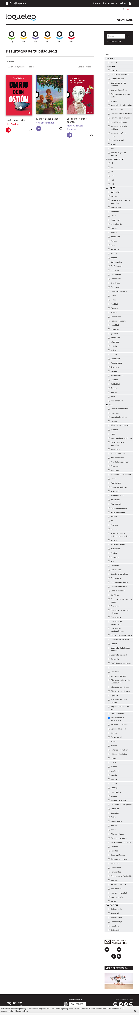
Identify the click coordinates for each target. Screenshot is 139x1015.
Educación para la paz (120, 687)
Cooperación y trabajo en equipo (121, 600)
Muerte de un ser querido (121, 805)
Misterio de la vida (118, 800)
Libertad (114, 355)
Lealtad (113, 350)
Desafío (114, 644)
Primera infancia (117, 834)
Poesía (113, 149)
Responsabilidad (117, 376)
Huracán (114, 430)
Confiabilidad (116, 266)
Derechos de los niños (120, 640)
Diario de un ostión (16, 120)
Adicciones (115, 500)
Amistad (114, 241)
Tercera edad (116, 868)
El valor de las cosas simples (119, 701)
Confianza (115, 270)
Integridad (115, 342)
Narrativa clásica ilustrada (121, 114)
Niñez (113, 479)
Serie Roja (115, 926)
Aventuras (115, 557)
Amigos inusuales (118, 512)
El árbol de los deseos (48, 119)
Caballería (115, 566)
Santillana (125, 20)
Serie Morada (116, 918)
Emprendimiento (117, 714)
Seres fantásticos (118, 855)
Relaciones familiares (120, 426)
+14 (71, 42)
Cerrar (135, 1011)
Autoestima (115, 549)
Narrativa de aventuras (120, 118)
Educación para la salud (120, 691)
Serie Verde (115, 930)
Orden (113, 817)
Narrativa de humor (119, 122)
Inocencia (115, 212)
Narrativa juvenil (117, 140)
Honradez (115, 329)
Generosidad (116, 317)
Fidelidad (114, 312)
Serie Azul (115, 913)
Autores (97, 3)
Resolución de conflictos (121, 842)
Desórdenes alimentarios (121, 663)
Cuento (114, 70)
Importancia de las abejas (121, 438)
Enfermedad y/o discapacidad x (20, 67)
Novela (113, 144)
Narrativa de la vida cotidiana (119, 127)
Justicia (114, 346)
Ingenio (114, 775)
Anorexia (114, 529)
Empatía (114, 228)
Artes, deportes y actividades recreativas (120, 535)
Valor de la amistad (118, 885)
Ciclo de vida (116, 570)
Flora (113, 434)
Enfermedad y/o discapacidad (117, 719)
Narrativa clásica (117, 109)
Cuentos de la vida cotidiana (118, 84)
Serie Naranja (116, 922)
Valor (113, 397)
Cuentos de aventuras (120, 75)
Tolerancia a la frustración (121, 876)
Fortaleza (114, 308)
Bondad (114, 258)
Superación (115, 220)
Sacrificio (114, 380)
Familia (113, 300)
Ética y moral (116, 737)
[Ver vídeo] (119, 981)
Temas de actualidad (119, 859)
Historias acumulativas (120, 750)
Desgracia (115, 659)
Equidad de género (118, 729)
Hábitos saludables (118, 321)
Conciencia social (118, 591)
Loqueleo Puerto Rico (21, 17)
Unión (113, 216)
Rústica (114, 63)
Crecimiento (116, 617)
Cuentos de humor (118, 79)
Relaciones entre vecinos (121, 475)
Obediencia (115, 359)
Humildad (115, 325)
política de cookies (20, 1011)
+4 (11, 42)
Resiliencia (115, 367)
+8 (35, 42)
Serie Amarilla (116, 909)
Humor (114, 767)
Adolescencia (116, 504)
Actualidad (121, 3)
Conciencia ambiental (119, 409)
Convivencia (116, 275)
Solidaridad (115, 384)
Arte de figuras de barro (120, 462)
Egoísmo (114, 695)
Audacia (114, 254)
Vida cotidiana (116, 889)
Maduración (116, 792)
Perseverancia (116, 363)
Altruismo (115, 249)
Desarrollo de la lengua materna (120, 649)
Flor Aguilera (12, 124)
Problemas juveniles (119, 838)
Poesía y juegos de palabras (118, 154)
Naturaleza (115, 449)
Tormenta (115, 466)
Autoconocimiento (118, 545)
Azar (112, 561)
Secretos (114, 851)
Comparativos (116, 578)
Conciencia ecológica (119, 582)
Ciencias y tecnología (119, 574)
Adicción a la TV (117, 496)
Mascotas (115, 470)
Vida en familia (117, 401)
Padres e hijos (116, 821)
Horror (113, 763)
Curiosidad (115, 287)
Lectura (114, 779)
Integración (115, 338)
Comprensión (116, 262)
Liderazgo (115, 788)
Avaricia (114, 553)
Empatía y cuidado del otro (120, 708)
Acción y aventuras (119, 487)
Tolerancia (115, 388)
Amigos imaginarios (119, 508)
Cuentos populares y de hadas (120, 95)
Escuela (114, 733)
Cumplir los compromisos (121, 635)
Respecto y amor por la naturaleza (120, 201)
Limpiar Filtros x (84, 67)
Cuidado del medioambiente (117, 630)
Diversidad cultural (118, 676)
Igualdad (114, 334)
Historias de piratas (119, 754)
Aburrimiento (116, 483)
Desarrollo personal (119, 291)
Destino (114, 668)
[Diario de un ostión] (19, 95)
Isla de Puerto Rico (118, 454)
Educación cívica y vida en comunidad (120, 681)
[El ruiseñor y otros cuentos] (80, 94)
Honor (113, 758)
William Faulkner (45, 123)
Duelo (113, 296)
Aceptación (115, 237)
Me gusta (30, 130)
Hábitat (114, 421)
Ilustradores (108, 3)
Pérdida (114, 826)
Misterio (114, 796)
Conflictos (115, 595)
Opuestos (115, 813)
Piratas (113, 830)
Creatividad (115, 283)
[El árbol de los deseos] (49, 94)
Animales (114, 525)
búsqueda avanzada (114, 41)
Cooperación (116, 279)
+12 (59, 42)
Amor (113, 245)
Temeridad (115, 863)
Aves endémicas (117, 458)
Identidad (115, 771)
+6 (23, 42)
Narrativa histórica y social (119, 134)
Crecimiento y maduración (116, 623)
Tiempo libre (116, 872)
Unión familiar (116, 224)
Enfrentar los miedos (119, 725)
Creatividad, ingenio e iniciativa (119, 611)
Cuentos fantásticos (119, 90)
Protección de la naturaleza (117, 443)
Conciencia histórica (119, 587)
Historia (114, 746)
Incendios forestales (119, 417)
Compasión (115, 192)
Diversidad (115, 672)
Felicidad (114, 304)
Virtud (113, 901)
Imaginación (116, 207)
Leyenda (114, 101)
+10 (47, 42)
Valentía (114, 196)
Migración (115, 413)
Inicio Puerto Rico (130, 3)
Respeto (114, 371)
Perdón (114, 233)
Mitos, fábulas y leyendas (121, 105)
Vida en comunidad (119, 893)
